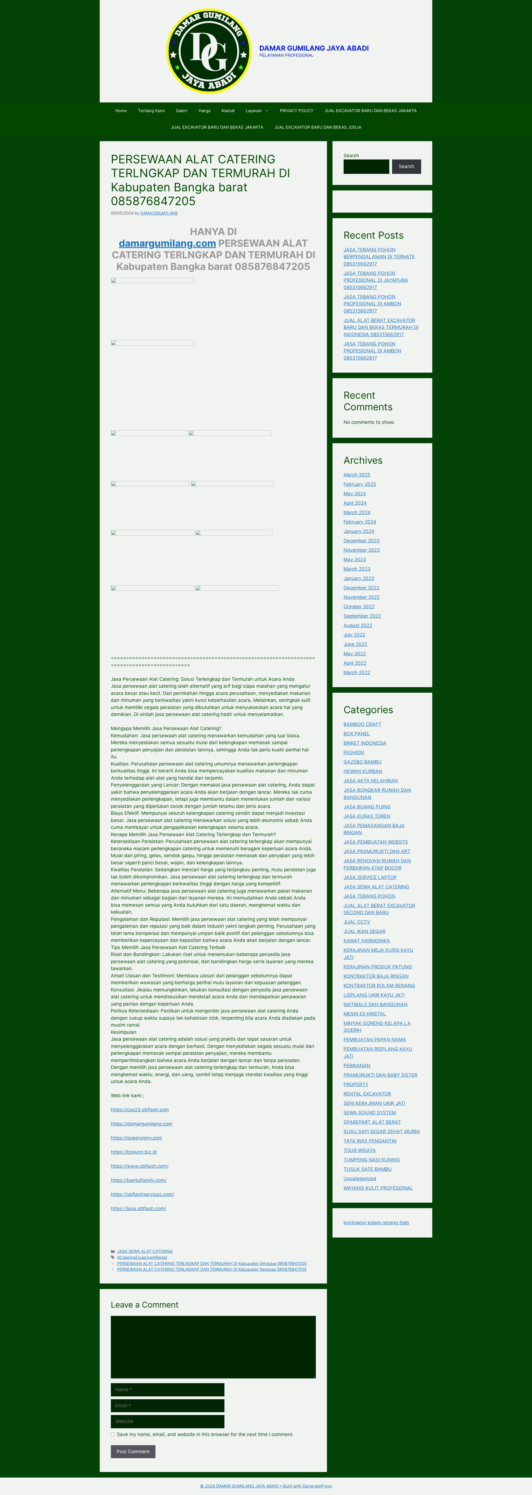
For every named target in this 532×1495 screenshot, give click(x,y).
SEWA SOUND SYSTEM (370, 1112)
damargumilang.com (167, 243)
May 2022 (355, 653)
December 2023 (362, 540)
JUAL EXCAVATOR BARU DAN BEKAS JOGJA (317, 127)
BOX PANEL (357, 733)
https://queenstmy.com (136, 1138)
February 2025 (360, 484)
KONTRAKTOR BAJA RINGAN (376, 976)
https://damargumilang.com (141, 1124)
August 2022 (358, 625)
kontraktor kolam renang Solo (376, 1222)
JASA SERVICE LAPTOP (370, 877)
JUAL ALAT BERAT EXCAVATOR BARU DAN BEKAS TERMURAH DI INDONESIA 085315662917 (381, 327)
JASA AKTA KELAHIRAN (371, 780)
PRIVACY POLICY (296, 110)
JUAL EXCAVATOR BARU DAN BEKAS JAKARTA (370, 110)
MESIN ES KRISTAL (365, 1014)
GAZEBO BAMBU (363, 762)
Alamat (228, 110)
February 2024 (360, 522)
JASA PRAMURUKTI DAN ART (377, 851)
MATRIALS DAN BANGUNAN (376, 1004)
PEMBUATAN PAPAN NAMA (375, 1039)
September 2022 (362, 616)
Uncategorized (360, 1178)
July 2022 (354, 635)
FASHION (354, 752)
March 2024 (357, 512)
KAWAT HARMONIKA (367, 941)
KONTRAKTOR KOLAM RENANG (379, 985)
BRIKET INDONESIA (365, 743)
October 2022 (359, 606)
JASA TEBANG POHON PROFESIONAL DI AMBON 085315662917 (372, 304)
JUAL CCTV (357, 922)
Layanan (254, 110)
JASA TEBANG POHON (369, 896)
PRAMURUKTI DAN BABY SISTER (380, 1075)
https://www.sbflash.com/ (139, 1166)
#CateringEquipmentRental (142, 1257)
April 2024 (355, 503)
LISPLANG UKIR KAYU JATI (374, 995)
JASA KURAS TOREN (367, 816)
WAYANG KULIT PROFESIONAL (378, 1188)
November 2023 (362, 550)
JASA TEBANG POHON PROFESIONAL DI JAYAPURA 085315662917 (376, 280)
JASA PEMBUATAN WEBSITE (376, 842)
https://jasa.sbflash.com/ (138, 1208)
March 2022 (357, 672)
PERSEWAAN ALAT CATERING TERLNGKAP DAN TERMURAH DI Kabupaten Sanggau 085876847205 (211, 1269)
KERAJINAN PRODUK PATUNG (378, 967)
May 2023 (355, 559)
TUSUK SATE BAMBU (368, 1169)
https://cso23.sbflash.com (140, 1109)
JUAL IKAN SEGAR (364, 931)
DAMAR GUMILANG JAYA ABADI (314, 48)
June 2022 (355, 644)
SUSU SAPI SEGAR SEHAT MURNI (382, 1131)
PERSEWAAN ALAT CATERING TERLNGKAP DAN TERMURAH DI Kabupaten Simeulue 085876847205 (212, 1263)
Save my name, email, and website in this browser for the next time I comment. (205, 1434)
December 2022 (361, 588)
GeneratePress (317, 1486)
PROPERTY (356, 1084)
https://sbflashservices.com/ (142, 1194)
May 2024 (355, 493)
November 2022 (362, 597)
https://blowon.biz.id (134, 1152)
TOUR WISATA (360, 1150)
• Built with (251, 1486)
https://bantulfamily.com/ (139, 1180)
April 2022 (355, 663)
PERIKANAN (357, 1065)
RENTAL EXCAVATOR (367, 1094)
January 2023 (359, 578)
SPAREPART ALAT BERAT (372, 1122)
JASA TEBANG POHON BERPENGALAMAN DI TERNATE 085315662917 (379, 257)
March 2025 (357, 475)
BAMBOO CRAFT (362, 724)
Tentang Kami (151, 110)
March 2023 (357, 569)
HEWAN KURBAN (363, 771)
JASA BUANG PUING (367, 807)
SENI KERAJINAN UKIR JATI (374, 1103)
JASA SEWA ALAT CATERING (145, 1251)
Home (121, 110)
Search (351, 155)
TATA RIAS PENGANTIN (370, 1141)
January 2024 (359, 531)
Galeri (182, 110)
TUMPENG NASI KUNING (372, 1160)
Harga (204, 110)
